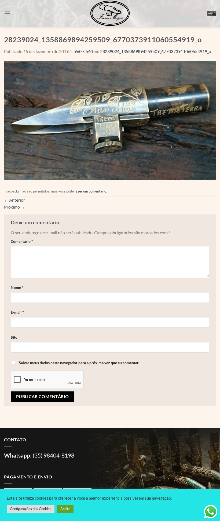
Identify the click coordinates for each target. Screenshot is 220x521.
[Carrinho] (211, 13)
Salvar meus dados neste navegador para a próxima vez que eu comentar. (79, 362)
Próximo (14, 206)
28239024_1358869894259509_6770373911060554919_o (155, 51)
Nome (17, 287)
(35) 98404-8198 (53, 455)
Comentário (22, 241)
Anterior (14, 199)
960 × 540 (83, 51)
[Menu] (7, 13)
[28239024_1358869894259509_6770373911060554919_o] (110, 120)
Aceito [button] (65, 509)
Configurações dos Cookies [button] (30, 509)
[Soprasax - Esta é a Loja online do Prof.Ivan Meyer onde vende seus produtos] (110, 13)
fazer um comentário (90, 191)
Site (14, 337)
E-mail (17, 312)
